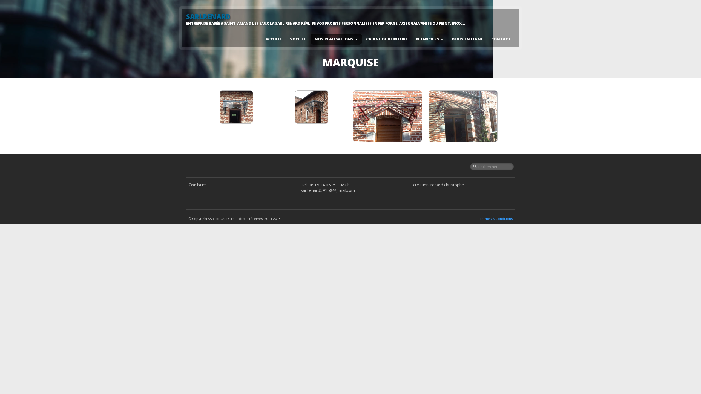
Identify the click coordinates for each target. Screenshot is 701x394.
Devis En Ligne (467, 39)
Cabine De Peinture (387, 39)
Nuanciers (430, 39)
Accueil (273, 39)
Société (298, 39)
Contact (501, 39)
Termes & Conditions (496, 218)
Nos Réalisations (336, 39)
